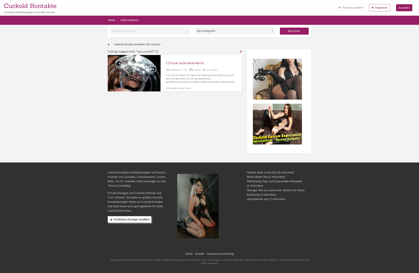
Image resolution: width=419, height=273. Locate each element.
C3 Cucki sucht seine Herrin (185, 63)
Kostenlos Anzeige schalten (132, 219)
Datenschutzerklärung (220, 253)
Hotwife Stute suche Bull (262, 172)
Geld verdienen (129, 20)
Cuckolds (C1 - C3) (178, 70)
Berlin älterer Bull (257, 176)
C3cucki (197, 70)
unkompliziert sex (257, 199)
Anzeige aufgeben (352, 7)
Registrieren (381, 7)
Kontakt (199, 253)
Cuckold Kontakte (30, 6)
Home (111, 20)
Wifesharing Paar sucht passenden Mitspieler (274, 181)
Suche (295, 31)
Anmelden (404, 7)
